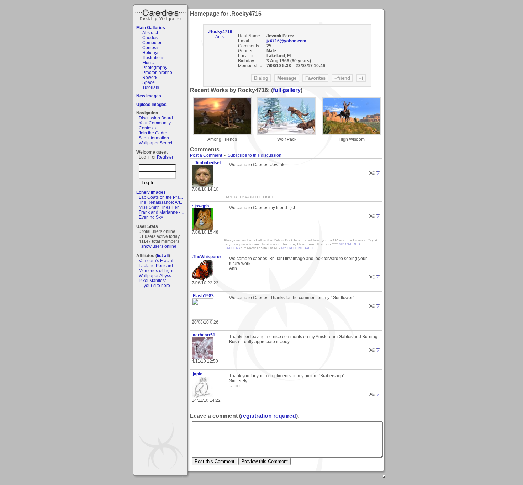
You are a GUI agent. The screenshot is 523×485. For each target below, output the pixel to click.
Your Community (155, 123)
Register (165, 157)
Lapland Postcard (156, 265)
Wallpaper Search (156, 142)
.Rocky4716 (220, 31)
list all (163, 255)
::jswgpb (200, 205)
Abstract (150, 32)
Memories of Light (156, 270)
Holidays (150, 52)
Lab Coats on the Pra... (161, 197)
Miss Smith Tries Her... (160, 207)
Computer (152, 42)
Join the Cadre (153, 132)
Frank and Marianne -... (161, 212)
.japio (197, 374)
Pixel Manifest (152, 280)
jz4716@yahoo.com (286, 40)
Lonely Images (151, 192)
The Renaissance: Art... (161, 202)
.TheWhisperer (206, 256)
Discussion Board (156, 118)
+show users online (157, 246)
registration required (268, 416)
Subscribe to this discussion (254, 155)
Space (148, 82)
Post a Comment (206, 155)
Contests (150, 47)
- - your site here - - (157, 285)
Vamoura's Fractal (156, 260)
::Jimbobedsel (206, 162)
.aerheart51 (203, 334)
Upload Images (151, 104)
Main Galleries (150, 27)
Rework (149, 77)
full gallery (287, 90)
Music (148, 62)
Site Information (154, 137)
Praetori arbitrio (157, 72)
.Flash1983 (203, 295)
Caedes (161, 13)
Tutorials (150, 87)
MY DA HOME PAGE (298, 248)
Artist (220, 36)
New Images (148, 96)
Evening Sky (151, 217)
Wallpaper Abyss (155, 275)
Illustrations (153, 57)
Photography (154, 67)
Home (384, 476)
